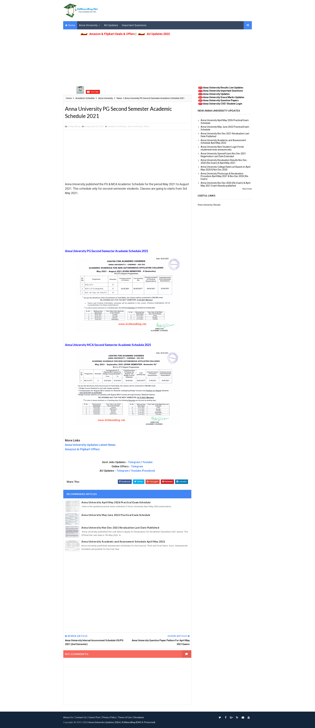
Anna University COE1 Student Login (222, 103)
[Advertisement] (157, 60)
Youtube (147, 462)
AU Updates (111, 25)
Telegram (134, 462)
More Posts (247, 189)
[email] (242, 717)
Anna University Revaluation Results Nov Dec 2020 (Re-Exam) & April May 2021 (224, 161)
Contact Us (81, 717)
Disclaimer (139, 717)
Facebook (149, 470)
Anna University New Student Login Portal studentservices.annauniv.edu (222, 148)
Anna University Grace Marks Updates (223, 97)
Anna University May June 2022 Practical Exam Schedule (115, 514)
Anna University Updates (216, 94)
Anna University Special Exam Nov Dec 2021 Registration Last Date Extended (223, 155)
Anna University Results (209, 205)
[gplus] (231, 717)
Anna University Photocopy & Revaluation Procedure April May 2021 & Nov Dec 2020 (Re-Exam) (225, 176)
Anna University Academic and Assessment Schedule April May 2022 (123, 541)
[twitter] (219, 717)
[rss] (237, 717)
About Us (68, 717)
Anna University (88, 25)
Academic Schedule (117, 126)
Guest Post (94, 717)
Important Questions (134, 25)
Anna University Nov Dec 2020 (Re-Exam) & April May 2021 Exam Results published (225, 184)
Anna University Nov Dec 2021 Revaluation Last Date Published (120, 527)
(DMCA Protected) (145, 722)
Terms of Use (125, 717)
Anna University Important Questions (223, 90)
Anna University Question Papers (221, 100)
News (146, 126)
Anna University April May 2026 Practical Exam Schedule (116, 502)
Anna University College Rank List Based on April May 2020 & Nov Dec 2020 (225, 168)
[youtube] (248, 717)
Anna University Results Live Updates (223, 87)
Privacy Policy (109, 717)
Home (71, 25)
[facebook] (225, 717)
